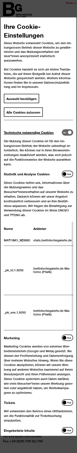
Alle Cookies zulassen (23, 112)
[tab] (33, 132)
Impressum (30, 87)
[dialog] (38, 226)
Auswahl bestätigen (21, 98)
